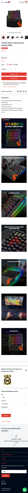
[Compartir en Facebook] (18, 91)
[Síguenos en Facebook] (2, 484)
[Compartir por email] (26, 91)
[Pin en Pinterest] (20, 91)
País (2, 394)
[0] (25, 2)
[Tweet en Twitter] (23, 91)
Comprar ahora (14, 78)
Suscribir (5, 475)
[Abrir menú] (2, 2)
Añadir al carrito (14, 74)
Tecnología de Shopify (5, 490)
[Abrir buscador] (20, 2)
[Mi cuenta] (22, 2)
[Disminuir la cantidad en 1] (8, 69)
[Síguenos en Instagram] (5, 484)
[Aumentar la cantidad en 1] (15, 69)
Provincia (3, 400)
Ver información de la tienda (9, 86)
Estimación (6, 415)
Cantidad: (3, 69)
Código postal (4, 407)
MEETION (3, 51)
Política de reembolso (6, 421)
